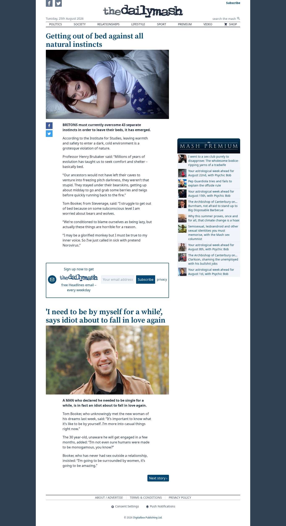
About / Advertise (109, 497)
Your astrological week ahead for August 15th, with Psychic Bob (211, 193)
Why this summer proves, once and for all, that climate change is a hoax (213, 218)
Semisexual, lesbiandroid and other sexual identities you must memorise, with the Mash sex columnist (213, 232)
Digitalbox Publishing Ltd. (147, 517)
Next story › (158, 478)
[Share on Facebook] (49, 125)
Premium (185, 24)
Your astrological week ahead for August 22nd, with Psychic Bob (211, 173)
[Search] (238, 18)
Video (208, 24)
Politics (55, 24)
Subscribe (145, 279)
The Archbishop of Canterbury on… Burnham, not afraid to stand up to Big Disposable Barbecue (212, 206)
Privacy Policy (180, 497)
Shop (232, 24)
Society (80, 24)
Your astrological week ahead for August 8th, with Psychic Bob (211, 247)
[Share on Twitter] (49, 133)
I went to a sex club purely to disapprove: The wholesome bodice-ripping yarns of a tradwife (213, 160)
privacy (162, 279)
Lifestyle (138, 24)
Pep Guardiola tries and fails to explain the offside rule (210, 183)
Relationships (108, 24)
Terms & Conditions (146, 497)
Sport (161, 24)
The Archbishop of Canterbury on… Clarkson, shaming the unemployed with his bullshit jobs (213, 259)
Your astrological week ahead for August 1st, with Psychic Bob (211, 272)
